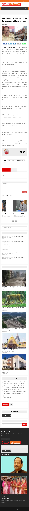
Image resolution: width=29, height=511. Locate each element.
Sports (11, 500)
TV (24, 500)
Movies (3, 502)
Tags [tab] (11, 404)
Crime (8, 12)
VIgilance (5, 162)
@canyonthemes (20, 236)
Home (3, 12)
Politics (16, 500)
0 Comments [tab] (13, 169)
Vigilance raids (11, 160)
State (2, 500)
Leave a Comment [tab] (6, 169)
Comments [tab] (5, 404)
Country (7, 500)
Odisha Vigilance (21, 160)
